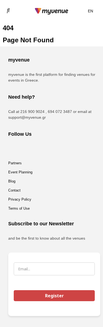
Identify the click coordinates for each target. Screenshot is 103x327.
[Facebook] (15, 149)
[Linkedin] (45, 149)
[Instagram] (30, 149)
